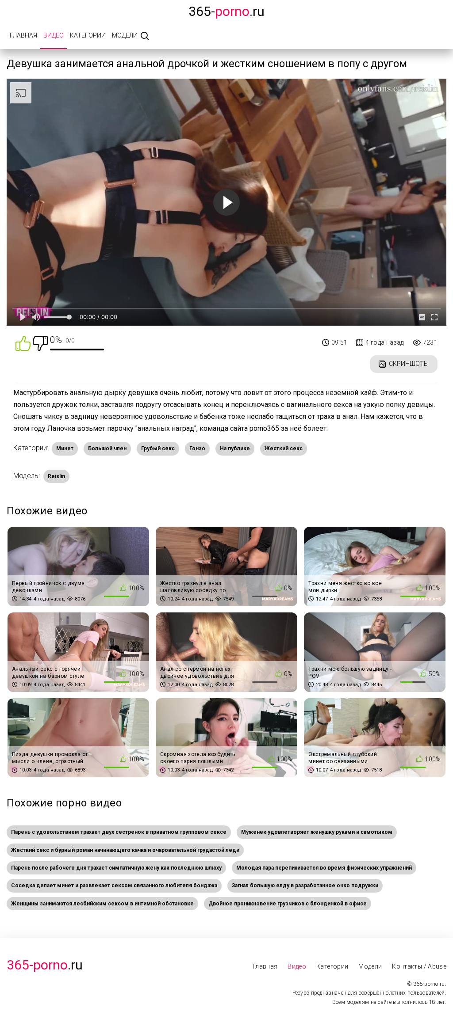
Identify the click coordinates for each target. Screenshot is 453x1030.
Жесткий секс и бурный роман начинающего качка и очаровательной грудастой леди (125, 850)
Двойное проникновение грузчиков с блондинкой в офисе (287, 904)
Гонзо (197, 448)
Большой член (107, 448)
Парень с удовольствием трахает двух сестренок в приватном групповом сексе (118, 832)
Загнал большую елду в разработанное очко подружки (305, 885)
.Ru (45, 965)
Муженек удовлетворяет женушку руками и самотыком (316, 832)
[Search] (145, 36)
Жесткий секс (284, 448)
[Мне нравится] (23, 342)
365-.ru (226, 11)
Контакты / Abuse (419, 966)
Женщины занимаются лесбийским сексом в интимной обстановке (102, 904)
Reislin (56, 476)
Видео (53, 35)
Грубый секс (158, 448)
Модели (125, 35)
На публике (235, 448)
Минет (64, 448)
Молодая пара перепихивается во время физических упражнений (324, 868)
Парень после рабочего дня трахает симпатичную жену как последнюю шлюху (116, 868)
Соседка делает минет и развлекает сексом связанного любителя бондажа (114, 885)
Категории (88, 35)
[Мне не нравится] (40, 342)
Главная (23, 35)
